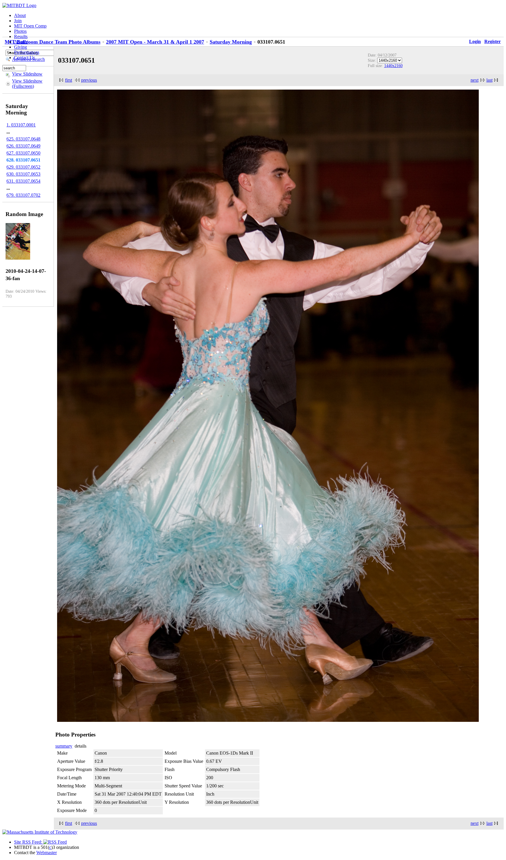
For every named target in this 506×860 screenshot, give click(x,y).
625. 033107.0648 (23, 138)
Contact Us (24, 57)
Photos (20, 31)
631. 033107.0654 (23, 181)
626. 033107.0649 (23, 145)
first (68, 80)
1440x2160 (393, 65)
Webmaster (46, 852)
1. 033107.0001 (21, 124)
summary (63, 745)
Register (492, 41)
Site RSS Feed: (28, 842)
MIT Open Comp (30, 25)
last (489, 80)
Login (475, 41)
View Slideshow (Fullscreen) (27, 83)
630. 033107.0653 (23, 174)
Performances (26, 52)
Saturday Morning (231, 42)
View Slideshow (27, 73)
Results (21, 36)
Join (18, 20)
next (474, 80)
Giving (20, 46)
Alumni (21, 41)
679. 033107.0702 (23, 195)
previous (89, 80)
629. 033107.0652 (23, 167)
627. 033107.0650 (23, 152)
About (20, 15)
